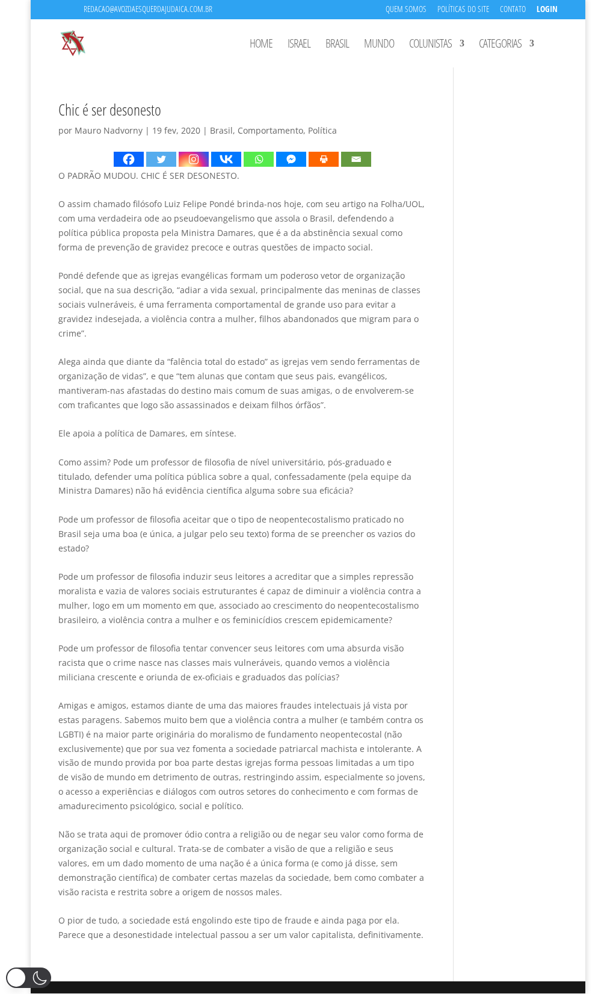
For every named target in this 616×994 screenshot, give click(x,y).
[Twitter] (161, 159)
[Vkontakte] (226, 159)
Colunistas (430, 45)
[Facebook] (129, 159)
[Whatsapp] (259, 159)
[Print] (324, 159)
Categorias (500, 45)
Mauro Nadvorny (109, 130)
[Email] (356, 159)
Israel (299, 45)
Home (261, 45)
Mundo (379, 45)
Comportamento (270, 130)
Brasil (337, 45)
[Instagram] (194, 159)
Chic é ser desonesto (109, 109)
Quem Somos (406, 9)
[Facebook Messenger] (291, 159)
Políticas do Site (463, 9)
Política (322, 130)
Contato (513, 9)
